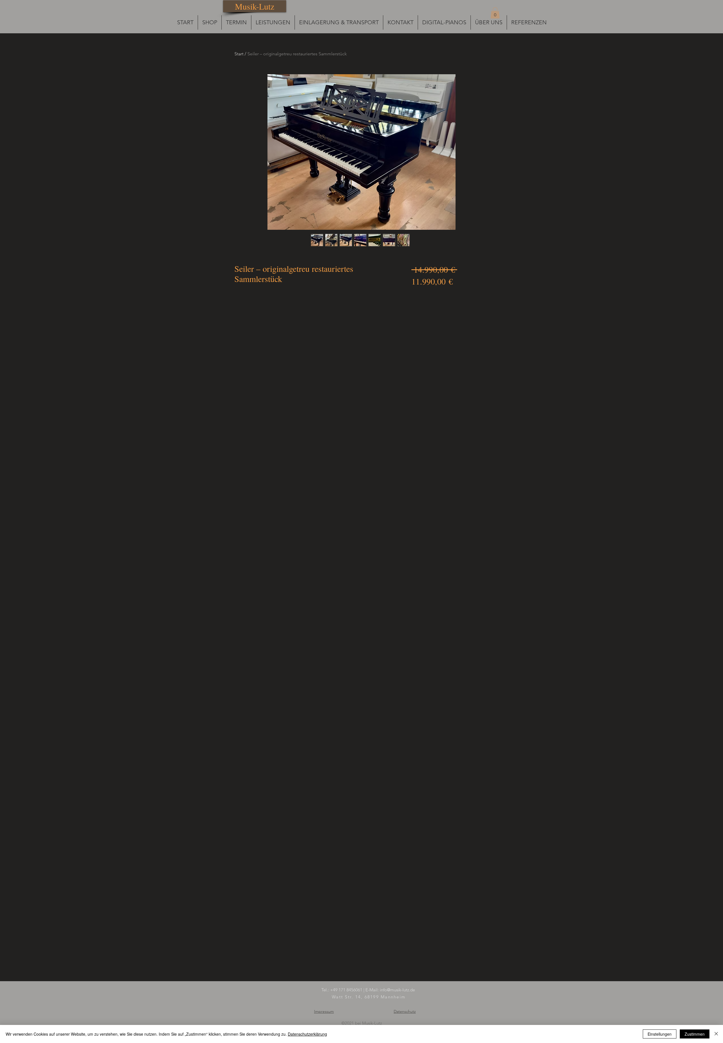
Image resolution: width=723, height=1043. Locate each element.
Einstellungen (660, 1034)
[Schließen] (716, 1033)
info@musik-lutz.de (397, 989)
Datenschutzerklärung (307, 1034)
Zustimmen (695, 1034)
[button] (495, 13)
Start (238, 53)
